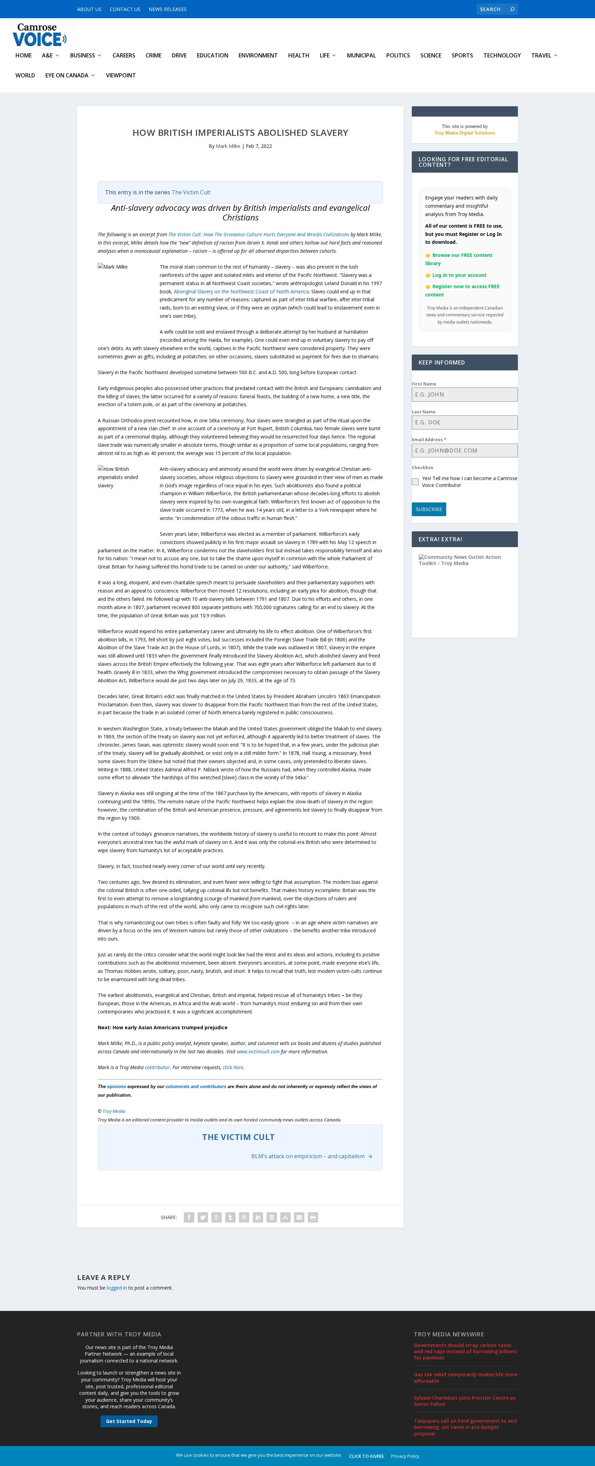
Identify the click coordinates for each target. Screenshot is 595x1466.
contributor (157, 1067)
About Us (89, 9)
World (25, 76)
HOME (23, 56)
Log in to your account (459, 275)
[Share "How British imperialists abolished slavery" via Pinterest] (244, 1217)
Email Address (429, 440)
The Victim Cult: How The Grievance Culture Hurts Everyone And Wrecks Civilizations (258, 234)
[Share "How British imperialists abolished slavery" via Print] (313, 1217)
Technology (502, 56)
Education (212, 56)
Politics (398, 56)
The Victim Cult (190, 192)
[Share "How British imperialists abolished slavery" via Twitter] (203, 1217)
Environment (258, 56)
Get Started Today (129, 1421)
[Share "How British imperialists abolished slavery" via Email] (299, 1217)
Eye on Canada (66, 76)
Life (325, 56)
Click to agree (366, 1456)
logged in (117, 1287)
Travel (541, 56)
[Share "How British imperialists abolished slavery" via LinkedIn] (258, 1217)
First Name (424, 384)
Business (82, 56)
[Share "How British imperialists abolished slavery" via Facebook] (189, 1217)
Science (430, 56)
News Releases (168, 9)
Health (299, 56)
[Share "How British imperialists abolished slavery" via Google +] (216, 1217)
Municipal (361, 56)
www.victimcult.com (258, 1051)
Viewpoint (121, 76)
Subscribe (429, 509)
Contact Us (125, 9)
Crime (153, 56)
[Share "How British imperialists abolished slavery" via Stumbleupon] (285, 1217)
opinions (116, 1086)
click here (233, 1067)
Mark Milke (228, 146)
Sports (462, 56)
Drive (179, 56)
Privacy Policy (405, 1456)
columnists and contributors (196, 1086)
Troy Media (114, 1111)
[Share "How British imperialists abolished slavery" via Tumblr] (230, 1217)
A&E (47, 56)
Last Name (424, 412)
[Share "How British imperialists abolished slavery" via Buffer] (272, 1217)
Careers (124, 56)
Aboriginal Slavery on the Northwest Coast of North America (241, 291)
